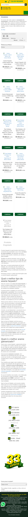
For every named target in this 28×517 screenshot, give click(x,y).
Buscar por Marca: (7, 44)
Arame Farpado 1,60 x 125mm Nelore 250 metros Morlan (20, 64)
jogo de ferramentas (16, 325)
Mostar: (16, 40)
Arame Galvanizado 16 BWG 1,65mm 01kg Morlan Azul (7, 196)
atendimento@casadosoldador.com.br (14, 512)
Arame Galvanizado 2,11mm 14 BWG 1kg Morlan (7, 96)
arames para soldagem (15, 394)
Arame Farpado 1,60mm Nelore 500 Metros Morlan (20, 96)
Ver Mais (3, 29)
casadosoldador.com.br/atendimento (16, 510)
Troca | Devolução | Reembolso (14, 514)
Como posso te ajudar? (7, 481)
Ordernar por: (5, 38)
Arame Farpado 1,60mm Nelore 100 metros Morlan (7, 62)
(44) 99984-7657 (7, 8)
